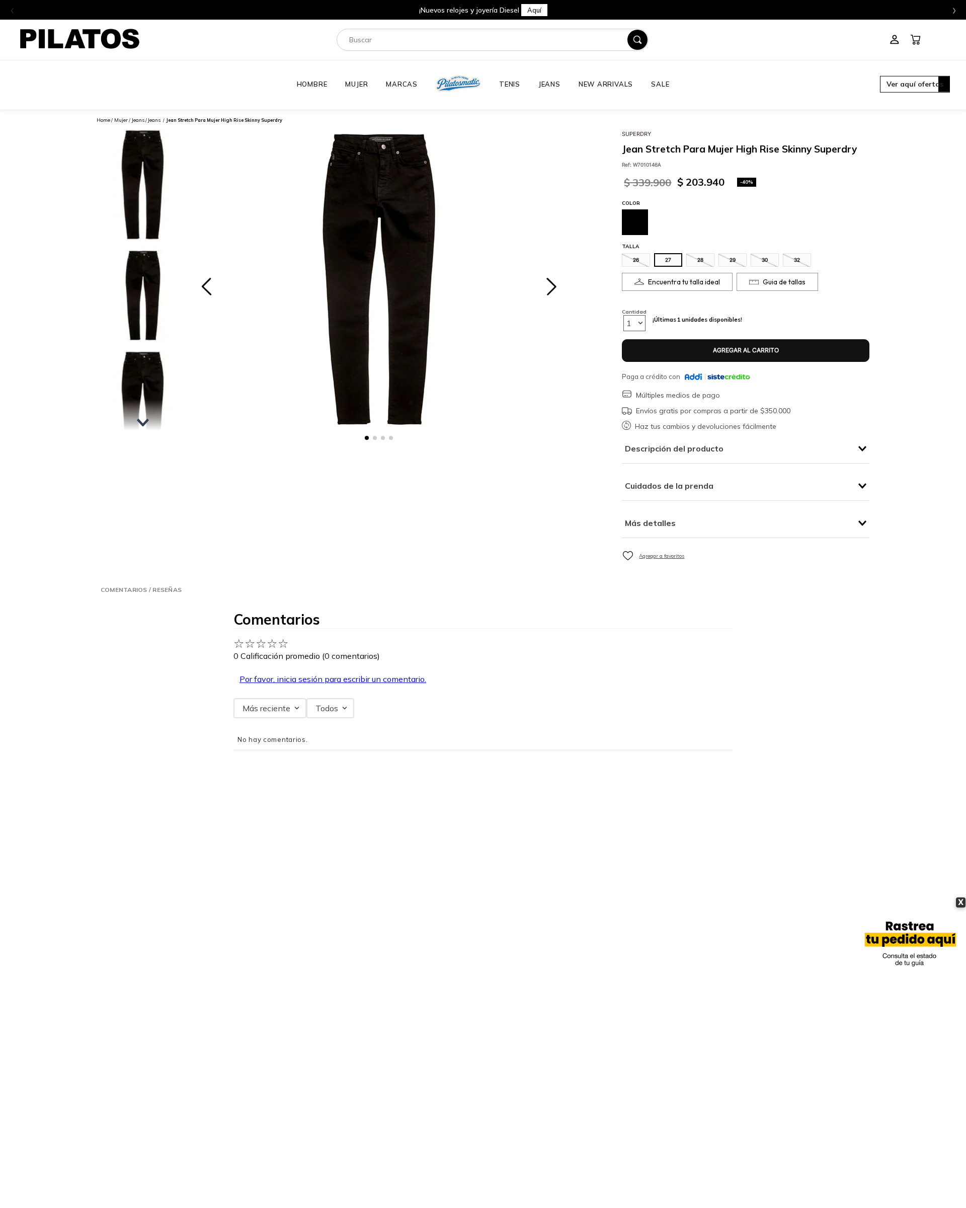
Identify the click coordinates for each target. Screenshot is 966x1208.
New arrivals (606, 84)
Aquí (534, 10)
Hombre (312, 84)
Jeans (549, 84)
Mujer (356, 84)
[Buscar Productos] (637, 40)
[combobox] (492, 39)
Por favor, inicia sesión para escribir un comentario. (332, 679)
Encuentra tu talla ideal (684, 281)
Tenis (509, 84)
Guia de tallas (784, 281)
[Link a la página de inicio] (103, 120)
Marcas (402, 84)
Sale (660, 84)
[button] (915, 85)
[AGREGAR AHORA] (745, 350)
